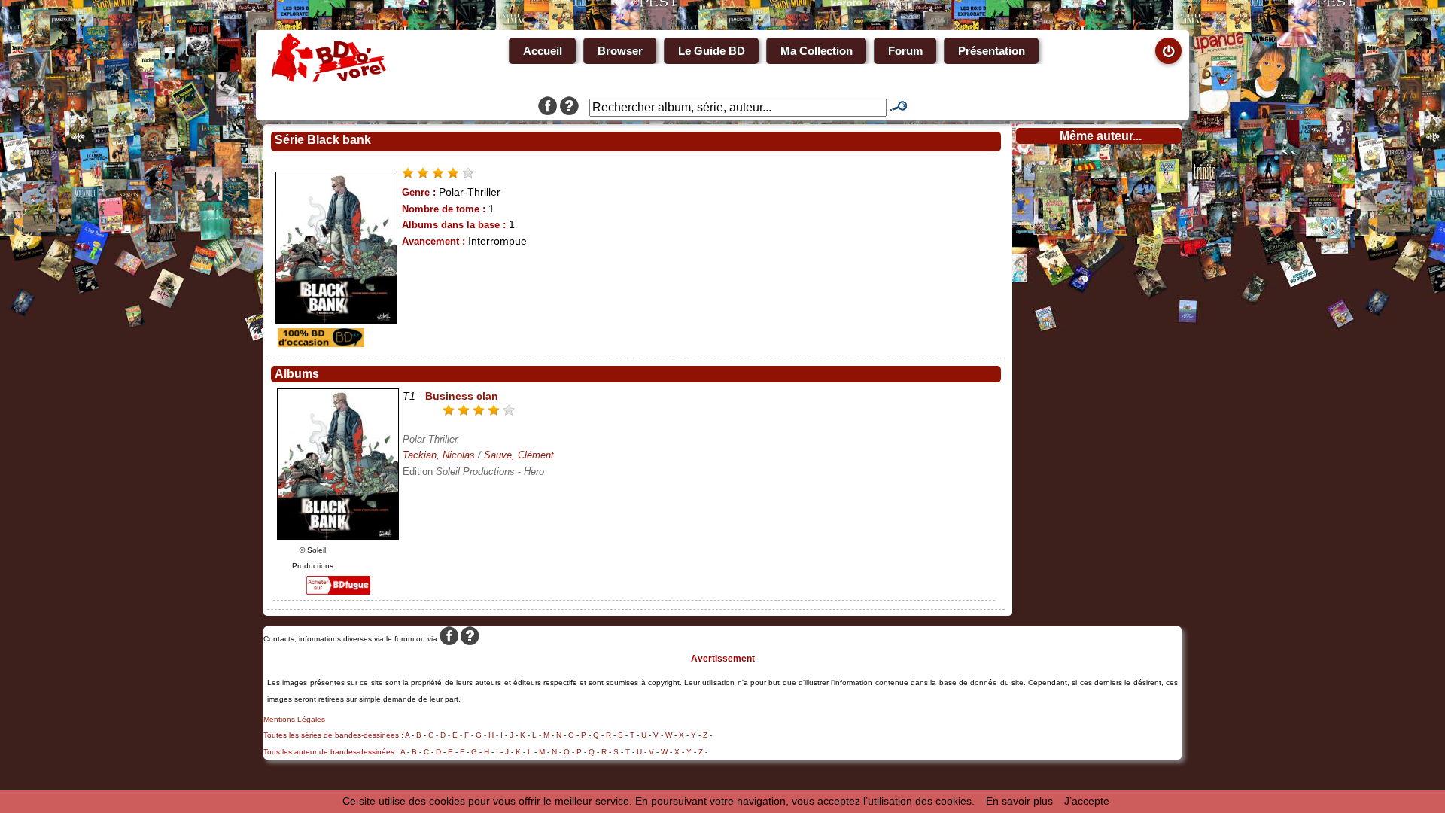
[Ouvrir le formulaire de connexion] (1168, 51)
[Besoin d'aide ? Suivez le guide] (569, 108)
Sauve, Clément (519, 455)
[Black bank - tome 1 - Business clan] (338, 537)
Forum (905, 50)
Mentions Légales (294, 719)
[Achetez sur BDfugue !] (338, 591)
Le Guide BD (711, 50)
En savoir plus (1019, 801)
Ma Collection (816, 50)
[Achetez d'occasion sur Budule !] (319, 343)
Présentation (991, 50)
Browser (620, 50)
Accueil (542, 50)
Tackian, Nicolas (439, 455)
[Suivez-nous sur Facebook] (547, 108)
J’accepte (1086, 801)
